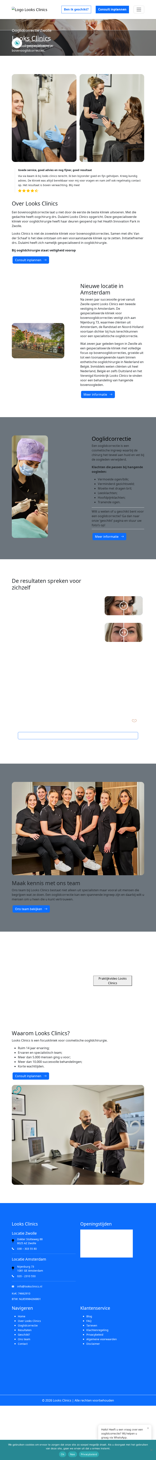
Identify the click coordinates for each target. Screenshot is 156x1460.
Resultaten (25, 1330)
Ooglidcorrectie (28, 1325)
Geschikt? (24, 1334)
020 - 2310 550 (26, 1276)
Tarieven (91, 1325)
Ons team (24, 1339)
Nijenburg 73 (25, 1266)
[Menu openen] (139, 9)
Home (21, 1316)
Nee (72, 1454)
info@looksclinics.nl (29, 1286)
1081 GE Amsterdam (30, 1270)
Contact (23, 1344)
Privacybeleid (94, 1334)
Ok (62, 1454)
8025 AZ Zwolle (26, 1243)
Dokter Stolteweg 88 (30, 1239)
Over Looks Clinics (29, 1321)
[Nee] (151, 1450)
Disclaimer (93, 1344)
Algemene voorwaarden (101, 1339)
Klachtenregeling (97, 1330)
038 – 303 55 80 (27, 1248)
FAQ (89, 1321)
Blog (89, 1316)
